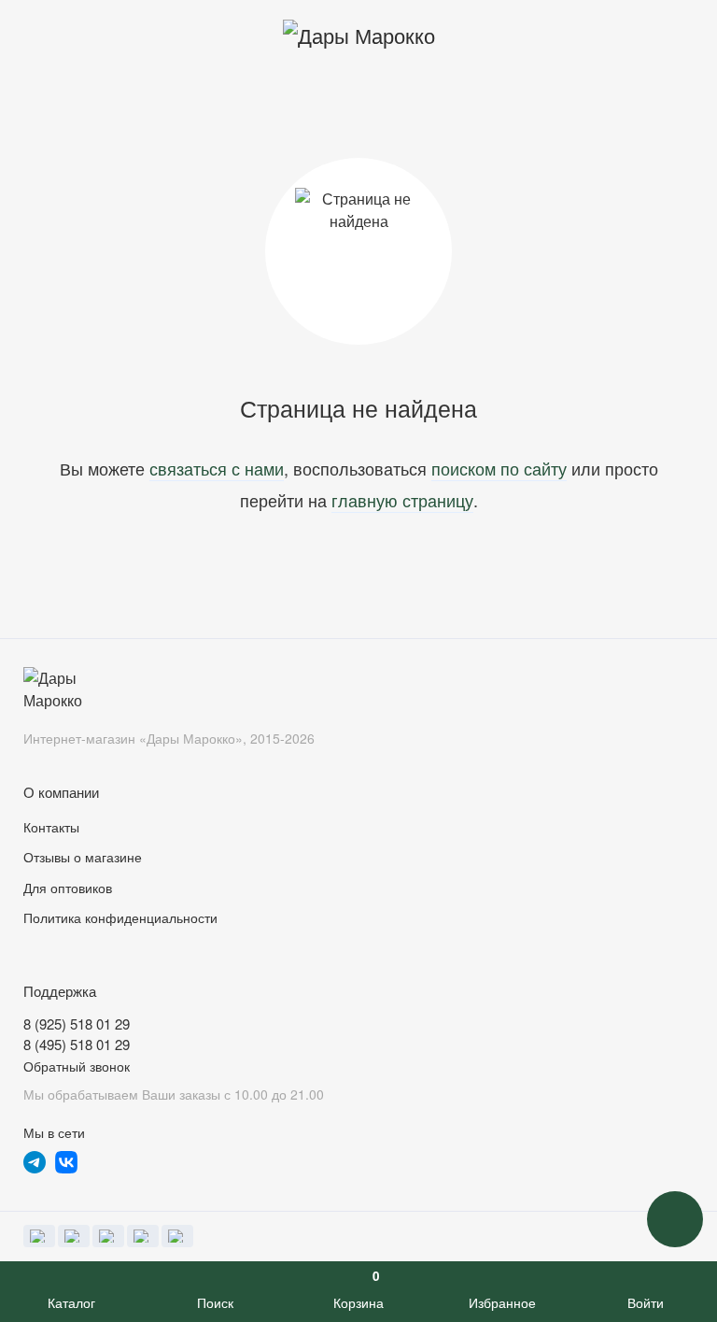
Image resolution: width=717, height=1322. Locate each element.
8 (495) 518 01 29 (76, 1044)
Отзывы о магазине (82, 856)
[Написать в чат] (675, 1219)
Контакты (51, 826)
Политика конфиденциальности (120, 917)
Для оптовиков (67, 887)
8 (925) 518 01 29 (76, 1023)
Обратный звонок (76, 1066)
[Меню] (35, 35)
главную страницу (402, 500)
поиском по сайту (499, 468)
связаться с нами (216, 468)
